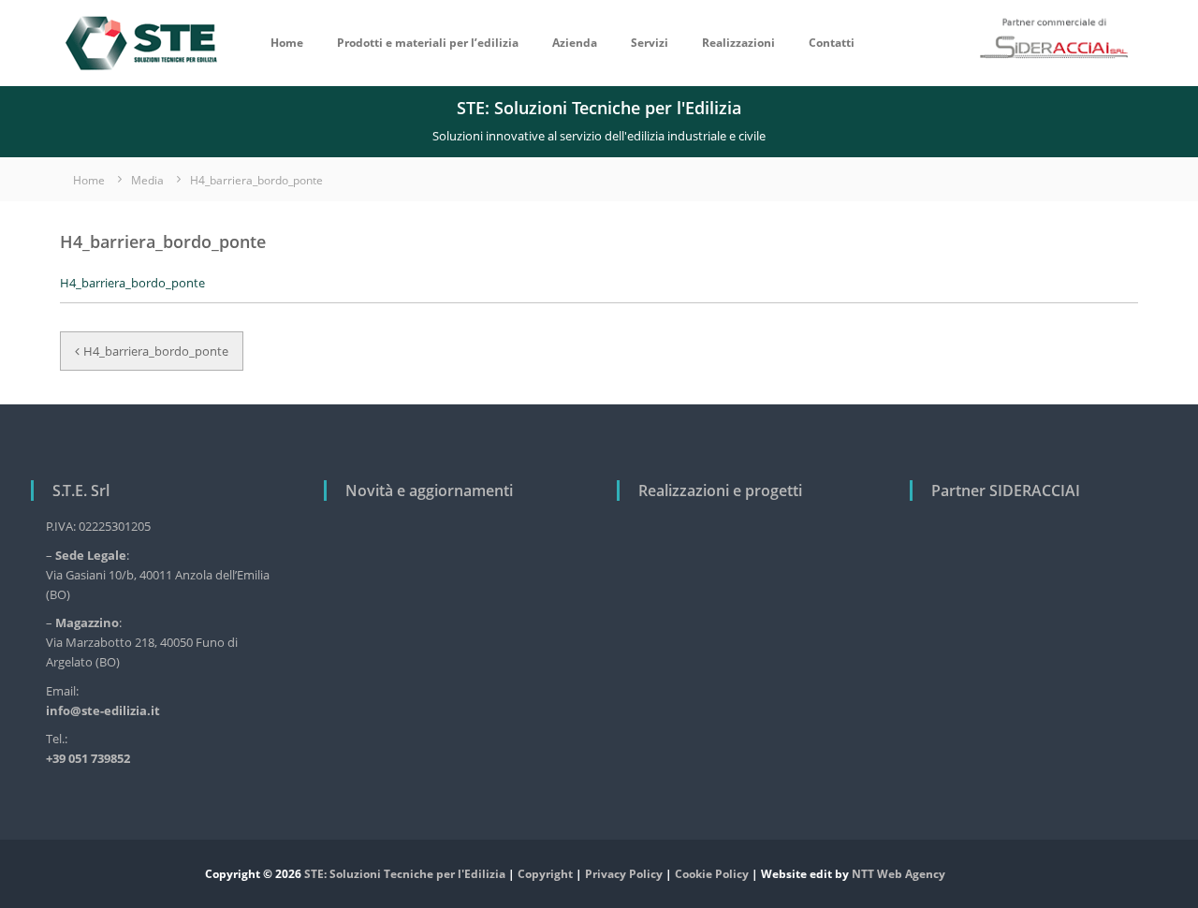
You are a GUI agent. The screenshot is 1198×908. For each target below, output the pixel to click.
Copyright (545, 874)
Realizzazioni (738, 43)
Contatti (832, 43)
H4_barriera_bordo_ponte (132, 282)
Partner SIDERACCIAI (1005, 490)
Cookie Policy (712, 874)
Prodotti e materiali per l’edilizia (428, 43)
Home (286, 43)
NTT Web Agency (898, 874)
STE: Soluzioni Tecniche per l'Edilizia (404, 874)
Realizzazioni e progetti (720, 490)
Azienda (574, 43)
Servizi (649, 43)
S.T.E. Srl (81, 490)
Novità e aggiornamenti (429, 490)
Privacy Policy (624, 874)
